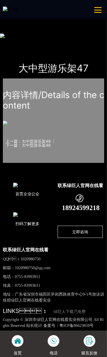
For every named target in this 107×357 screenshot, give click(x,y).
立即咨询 (80, 231)
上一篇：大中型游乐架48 (28, 141)
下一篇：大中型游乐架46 (28, 145)
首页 (12, 42)
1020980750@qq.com (33, 268)
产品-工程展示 (35, 42)
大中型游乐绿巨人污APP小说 (78, 42)
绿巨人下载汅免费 (70, 312)
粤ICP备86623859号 (76, 325)
